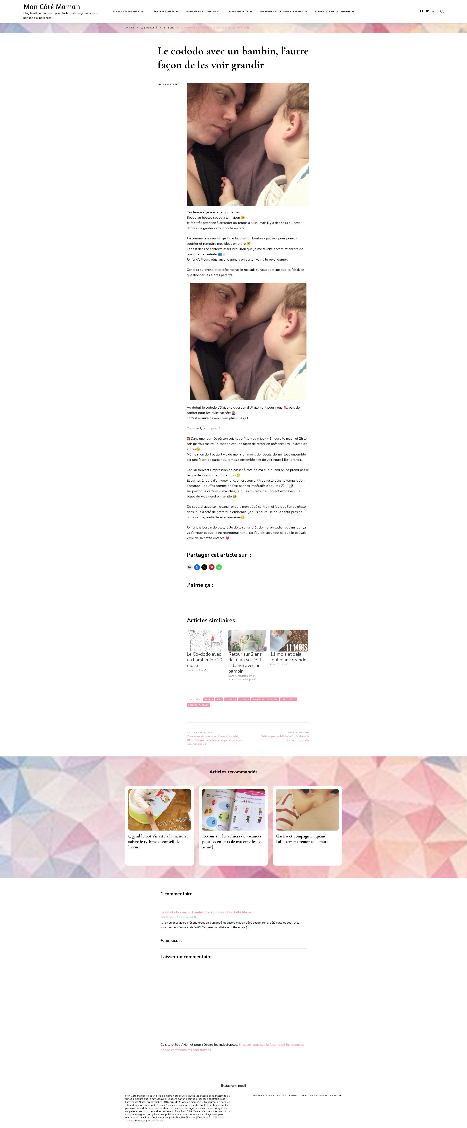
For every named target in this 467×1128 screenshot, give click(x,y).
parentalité (288, 699)
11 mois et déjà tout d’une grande (288, 657)
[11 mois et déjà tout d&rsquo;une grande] (289, 641)
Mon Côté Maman (51, 7)
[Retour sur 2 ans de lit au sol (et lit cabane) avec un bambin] (247, 641)
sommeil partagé (198, 705)
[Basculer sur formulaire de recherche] (442, 11)
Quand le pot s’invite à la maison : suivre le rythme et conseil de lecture (158, 841)
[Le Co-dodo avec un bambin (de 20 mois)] (206, 641)
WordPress (157, 1120)
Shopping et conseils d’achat (281, 11)
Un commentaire (169, 84)
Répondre (174, 941)
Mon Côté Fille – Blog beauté (322, 1095)
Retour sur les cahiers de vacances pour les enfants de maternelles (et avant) (232, 841)
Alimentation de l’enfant (332, 11)
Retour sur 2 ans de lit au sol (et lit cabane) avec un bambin (246, 662)
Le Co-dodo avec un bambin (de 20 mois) (204, 660)
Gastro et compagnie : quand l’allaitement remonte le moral (303, 838)
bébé (219, 699)
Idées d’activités (163, 11)
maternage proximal (265, 699)
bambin (208, 699)
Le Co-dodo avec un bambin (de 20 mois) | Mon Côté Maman (207, 912)
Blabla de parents (126, 11)
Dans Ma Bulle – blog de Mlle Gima (274, 1095)
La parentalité (237, 11)
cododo (244, 699)
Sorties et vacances (201, 11)
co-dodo (230, 699)
